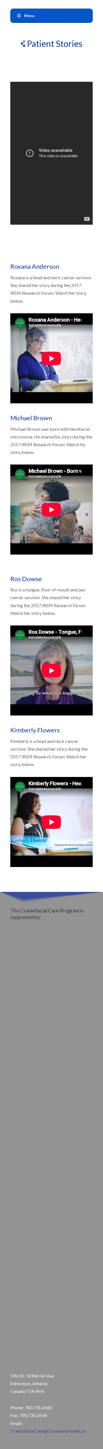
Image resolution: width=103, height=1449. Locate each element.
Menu (29, 15)
